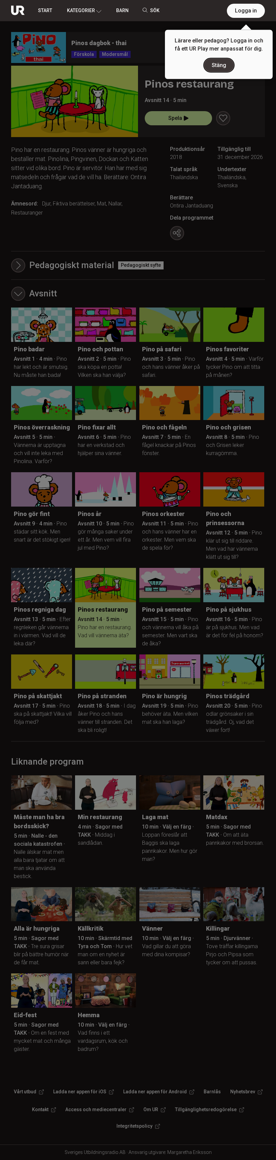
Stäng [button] (219, 65)
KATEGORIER (81, 10)
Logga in (246, 10)
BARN (122, 10)
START (45, 10)
